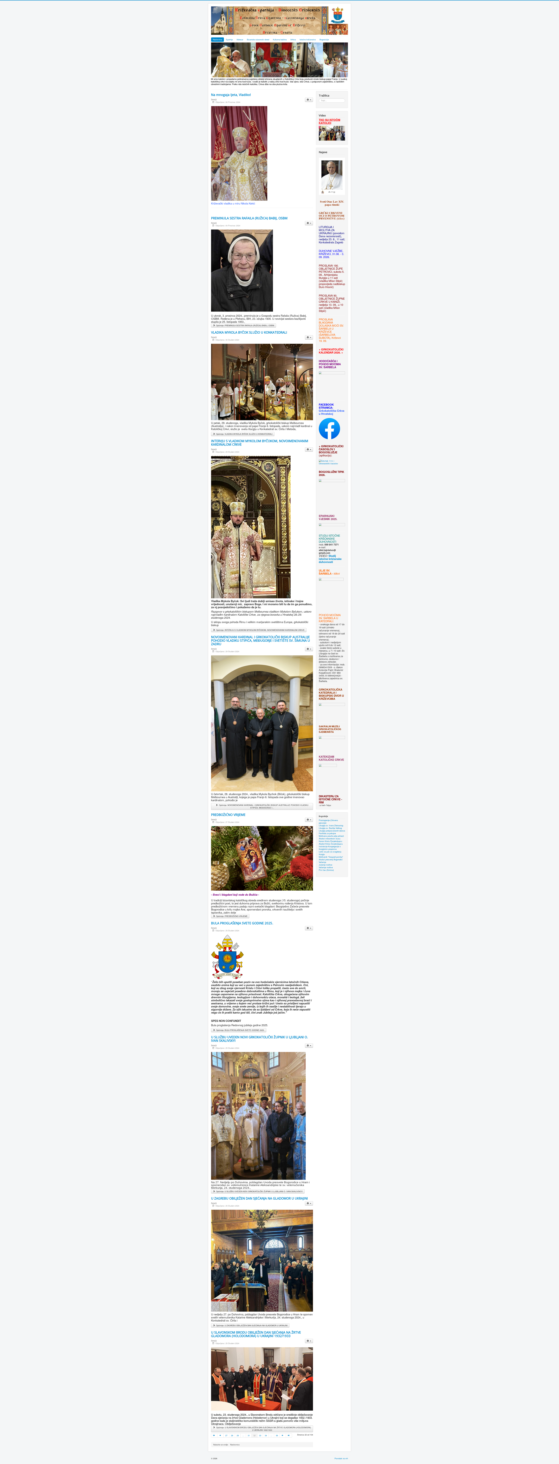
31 (249, 1435)
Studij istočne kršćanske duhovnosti (330, 559)
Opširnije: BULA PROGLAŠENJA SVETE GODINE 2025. (239, 1030)
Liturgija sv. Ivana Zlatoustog (331, 825)
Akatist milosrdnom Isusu (329, 838)
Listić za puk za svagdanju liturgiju (330, 853)
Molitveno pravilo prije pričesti (331, 836)
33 (260, 1435)
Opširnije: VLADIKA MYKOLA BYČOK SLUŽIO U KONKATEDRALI (244, 434)
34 (266, 1435)
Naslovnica (217, 39)
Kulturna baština (280, 39)
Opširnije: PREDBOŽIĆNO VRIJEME (231, 916)
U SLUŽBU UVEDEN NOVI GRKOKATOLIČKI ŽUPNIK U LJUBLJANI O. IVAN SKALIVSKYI (259, 1039)
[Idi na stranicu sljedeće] (283, 1435)
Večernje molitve (326, 867)
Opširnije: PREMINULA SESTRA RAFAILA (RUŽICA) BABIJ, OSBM (244, 325)
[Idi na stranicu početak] (214, 1435)
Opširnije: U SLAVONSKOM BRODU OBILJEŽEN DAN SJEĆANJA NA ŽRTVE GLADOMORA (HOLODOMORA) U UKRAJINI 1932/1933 (263, 1428)
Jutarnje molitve (325, 864)
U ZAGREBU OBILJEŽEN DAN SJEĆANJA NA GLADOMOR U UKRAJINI (259, 1198)
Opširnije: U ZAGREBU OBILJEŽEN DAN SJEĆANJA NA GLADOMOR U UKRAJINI (251, 1325)
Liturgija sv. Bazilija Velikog (330, 828)
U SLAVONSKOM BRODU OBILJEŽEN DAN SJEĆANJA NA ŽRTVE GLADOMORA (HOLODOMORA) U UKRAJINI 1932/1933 (256, 1334)
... (243, 1435)
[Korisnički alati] (309, 100)
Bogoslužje (324, 39)
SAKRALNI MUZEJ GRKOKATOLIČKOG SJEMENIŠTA (330, 729)
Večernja (322, 862)
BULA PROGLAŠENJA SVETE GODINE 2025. (242, 923)
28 (232, 1435)
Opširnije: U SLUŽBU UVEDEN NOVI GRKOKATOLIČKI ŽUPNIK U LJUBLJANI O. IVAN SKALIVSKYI (259, 1191)
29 (238, 1435)
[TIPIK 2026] (332, 493)
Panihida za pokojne (327, 833)
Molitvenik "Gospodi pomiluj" (331, 857)
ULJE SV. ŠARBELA (325, 571)
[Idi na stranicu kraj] (289, 1435)
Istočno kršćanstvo (308, 39)
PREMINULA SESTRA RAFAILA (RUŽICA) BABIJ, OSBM (249, 218)
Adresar (240, 39)
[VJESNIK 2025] (332, 525)
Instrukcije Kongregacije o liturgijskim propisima (330, 847)
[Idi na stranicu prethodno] (220, 1435)
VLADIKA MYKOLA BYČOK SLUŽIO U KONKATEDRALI (249, 332)
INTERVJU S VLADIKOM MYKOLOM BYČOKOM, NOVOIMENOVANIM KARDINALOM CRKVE (259, 443)
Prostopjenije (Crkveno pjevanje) (328, 821)
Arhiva (293, 39)
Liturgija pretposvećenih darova (332, 830)
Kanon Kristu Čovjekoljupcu (330, 841)
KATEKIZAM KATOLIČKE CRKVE (331, 758)
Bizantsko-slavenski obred (258, 39)
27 (226, 1435)
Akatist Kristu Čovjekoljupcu (331, 844)
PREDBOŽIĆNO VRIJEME (228, 814)
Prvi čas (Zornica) (326, 870)
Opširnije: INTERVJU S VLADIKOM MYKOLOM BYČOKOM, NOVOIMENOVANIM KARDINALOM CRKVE (260, 630)
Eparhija (229, 39)
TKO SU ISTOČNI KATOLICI (329, 121)
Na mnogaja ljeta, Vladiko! (231, 94)
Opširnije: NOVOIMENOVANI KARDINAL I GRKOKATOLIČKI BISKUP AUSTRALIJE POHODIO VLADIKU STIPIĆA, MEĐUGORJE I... (263, 806)
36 (277, 1435)
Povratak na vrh (341, 1458)
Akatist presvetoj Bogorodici (331, 859)
